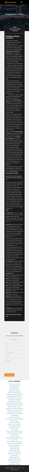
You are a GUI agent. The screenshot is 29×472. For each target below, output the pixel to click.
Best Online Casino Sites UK (14, 406)
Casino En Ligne (14, 439)
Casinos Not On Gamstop (14, 399)
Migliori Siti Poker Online (14, 459)
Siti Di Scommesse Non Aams (14, 460)
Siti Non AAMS (14, 455)
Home (14, 27)
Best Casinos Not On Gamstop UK (14, 403)
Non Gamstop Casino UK (14, 401)
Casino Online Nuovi (14, 446)
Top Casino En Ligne (14, 436)
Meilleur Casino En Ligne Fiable (14, 433)
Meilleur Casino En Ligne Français (14, 441)
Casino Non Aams (14, 387)
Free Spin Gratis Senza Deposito (14, 443)
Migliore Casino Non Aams (14, 424)
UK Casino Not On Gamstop (14, 412)
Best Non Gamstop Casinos (14, 392)
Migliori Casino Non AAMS (14, 453)
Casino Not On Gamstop (14, 391)
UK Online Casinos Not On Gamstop (14, 394)
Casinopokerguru (18, 467)
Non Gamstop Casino (14, 389)
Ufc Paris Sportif (14, 434)
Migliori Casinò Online (14, 457)
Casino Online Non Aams (14, 426)
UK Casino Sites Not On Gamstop (14, 398)
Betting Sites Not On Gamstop (14, 396)
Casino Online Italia (14, 448)
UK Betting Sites (14, 415)
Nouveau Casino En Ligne (14, 464)
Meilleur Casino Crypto (14, 450)
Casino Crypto (14, 429)
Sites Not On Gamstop (14, 417)
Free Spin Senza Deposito (14, 445)
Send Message (9, 375)
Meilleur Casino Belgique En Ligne (14, 431)
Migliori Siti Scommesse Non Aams (14, 438)
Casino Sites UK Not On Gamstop (14, 410)
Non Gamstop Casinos (14, 384)
